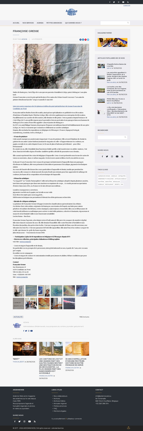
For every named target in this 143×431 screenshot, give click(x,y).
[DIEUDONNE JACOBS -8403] (69, 291)
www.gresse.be (25, 242)
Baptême (101, 181)
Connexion (126, 5)
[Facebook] (109, 2)
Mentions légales (60, 411)
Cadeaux (101, 184)
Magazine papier (112, 42)
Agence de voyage (104, 176)
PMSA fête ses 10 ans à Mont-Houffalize (116, 100)
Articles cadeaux (120, 179)
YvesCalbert (18, 362)
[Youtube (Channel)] (123, 2)
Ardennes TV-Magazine (105, 179)
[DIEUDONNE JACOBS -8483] (31, 303)
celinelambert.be (57, 428)
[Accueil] (71, 16)
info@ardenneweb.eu (103, 396)
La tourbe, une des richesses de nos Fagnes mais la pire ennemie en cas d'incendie (116, 89)
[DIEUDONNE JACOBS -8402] (56, 291)
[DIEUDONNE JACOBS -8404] (82, 291)
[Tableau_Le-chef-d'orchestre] (18, 291)
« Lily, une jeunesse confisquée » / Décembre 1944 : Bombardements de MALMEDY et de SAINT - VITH (117, 111)
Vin (122, 184)
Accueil (16, 23)
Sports (117, 184)
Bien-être (108, 181)
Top (128, 429)
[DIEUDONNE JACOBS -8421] (31, 291)
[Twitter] (114, 2)
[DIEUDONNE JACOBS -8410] (44, 291)
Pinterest (85, 40)
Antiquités (121, 176)
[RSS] (128, 2)
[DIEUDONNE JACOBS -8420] (18, 303)
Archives (57, 399)
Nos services (28, 23)
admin (24, 39)
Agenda (40, 23)
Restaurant (109, 184)
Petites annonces (54, 23)
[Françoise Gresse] (44, 303)
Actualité (18, 317)
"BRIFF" (16, 359)
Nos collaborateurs (60, 396)
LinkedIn (83, 40)
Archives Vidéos (59, 401)
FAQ (55, 409)
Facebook (80, 40)
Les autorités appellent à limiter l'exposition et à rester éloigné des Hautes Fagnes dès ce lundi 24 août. (117, 76)
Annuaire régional (60, 403)
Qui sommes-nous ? (73, 23)
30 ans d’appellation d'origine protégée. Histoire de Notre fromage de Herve (75, 362)
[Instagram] (118, 2)
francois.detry (46, 376)
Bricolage (116, 181)
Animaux (114, 176)
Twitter (88, 40)
